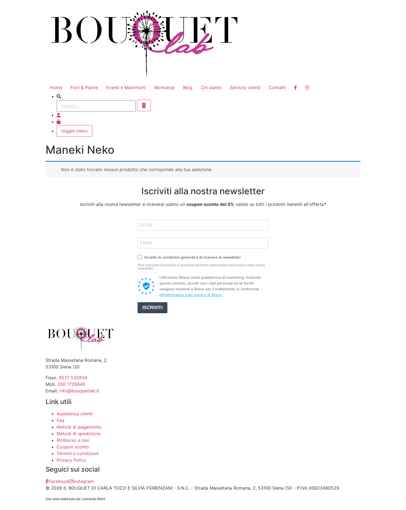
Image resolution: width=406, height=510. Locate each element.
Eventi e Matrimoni (126, 87)
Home (56, 87)
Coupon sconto (73, 447)
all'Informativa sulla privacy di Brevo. (191, 295)
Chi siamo (211, 87)
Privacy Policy (71, 460)
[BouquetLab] (295, 87)
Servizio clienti (245, 87)
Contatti (277, 87)
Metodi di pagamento (79, 427)
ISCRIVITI (152, 307)
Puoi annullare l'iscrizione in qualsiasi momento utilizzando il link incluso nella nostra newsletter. (201, 267)
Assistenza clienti (75, 413)
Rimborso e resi (73, 440)
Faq (60, 420)
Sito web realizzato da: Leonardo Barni (75, 499)
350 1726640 (71, 384)
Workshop (164, 87)
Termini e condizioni (78, 453)
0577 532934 (73, 377)
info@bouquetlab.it (79, 391)
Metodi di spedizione (79, 433)
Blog (188, 87)
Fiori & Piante (84, 87)
